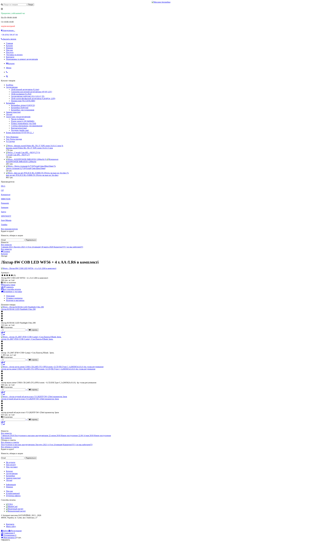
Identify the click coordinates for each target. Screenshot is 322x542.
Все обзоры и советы (10, 442)
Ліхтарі (9, 114)
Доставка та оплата (14, 55)
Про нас (9, 50)
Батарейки (10, 103)
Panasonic (5, 203)
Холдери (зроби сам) (20, 130)
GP (2, 190)
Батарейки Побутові (19, 108)
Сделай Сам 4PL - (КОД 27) (18, 155)
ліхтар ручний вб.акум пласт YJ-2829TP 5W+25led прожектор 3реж (30, 399)
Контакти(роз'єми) (19, 128)
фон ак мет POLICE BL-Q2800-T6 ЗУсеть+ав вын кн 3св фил (32, 175)
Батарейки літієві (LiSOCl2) (23, 105)
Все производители (9, 229)
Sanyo (3, 212)
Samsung (4, 207)
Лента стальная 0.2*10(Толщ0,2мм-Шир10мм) (25, 168)
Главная (9, 43)
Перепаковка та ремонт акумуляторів (22, 59)
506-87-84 (9, 35)
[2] (5, 275)
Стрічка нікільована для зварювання (26, 126)
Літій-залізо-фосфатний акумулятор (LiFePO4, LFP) (33, 98)
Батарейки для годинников (22, 110)
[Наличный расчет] (14, 509)
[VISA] (9, 504)
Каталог (9, 46)
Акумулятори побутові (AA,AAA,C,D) (27, 96)
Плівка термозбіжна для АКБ (23, 123)
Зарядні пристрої (13, 112)
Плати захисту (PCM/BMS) (22, 121)
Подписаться (31, 240)
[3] (7, 275)
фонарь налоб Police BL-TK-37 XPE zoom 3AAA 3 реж (29, 148)
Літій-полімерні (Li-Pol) (21, 94)
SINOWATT (6, 216)
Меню (8, 68)
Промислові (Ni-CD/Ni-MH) (23, 101)
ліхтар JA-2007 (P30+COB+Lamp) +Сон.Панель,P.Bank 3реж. (27, 339)
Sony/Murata (6, 220)
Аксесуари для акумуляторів (18, 117)
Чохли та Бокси (17, 119)
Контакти (10, 57)
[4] (9, 275)
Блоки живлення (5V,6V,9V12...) (20, 132)
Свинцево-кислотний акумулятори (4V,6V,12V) (31, 92)
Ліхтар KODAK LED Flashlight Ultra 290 (18, 309)
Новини (9, 48)
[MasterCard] (11, 506)
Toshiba (4, 225)
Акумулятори (12, 87)
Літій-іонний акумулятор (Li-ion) (25, 89)
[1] (2, 275)
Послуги (9, 52)
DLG (3, 186)
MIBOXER (5, 199)
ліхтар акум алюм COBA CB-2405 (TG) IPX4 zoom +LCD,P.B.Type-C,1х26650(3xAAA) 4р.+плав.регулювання (48, 369)
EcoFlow (9, 85)
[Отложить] (3, 334)
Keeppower (5, 195)
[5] (12, 275)
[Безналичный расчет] (16, 511)
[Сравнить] (3, 332)
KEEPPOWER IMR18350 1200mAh (21, 161)
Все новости (6, 245)
